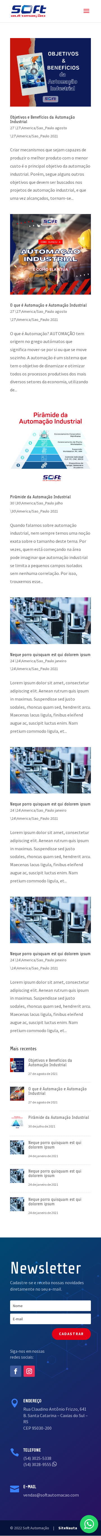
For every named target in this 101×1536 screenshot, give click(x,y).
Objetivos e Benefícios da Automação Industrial (42, 119)
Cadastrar (71, 1333)
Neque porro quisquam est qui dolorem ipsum (50, 654)
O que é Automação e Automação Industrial (48, 305)
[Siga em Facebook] (15, 1371)
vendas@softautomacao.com (51, 1495)
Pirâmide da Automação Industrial (40, 496)
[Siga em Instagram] (29, 1371)
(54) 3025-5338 (37, 1458)
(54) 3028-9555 (37, 1464)
